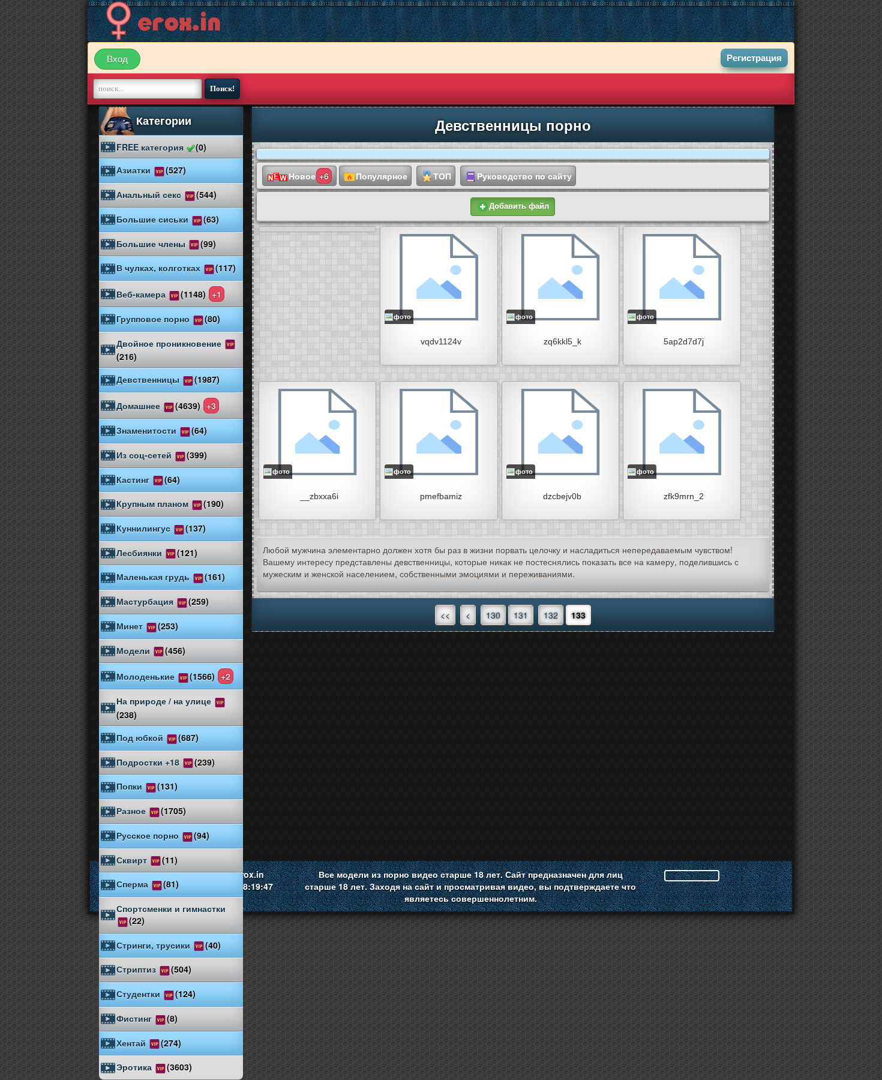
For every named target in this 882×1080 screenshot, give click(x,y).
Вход (117, 59)
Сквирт (147, 860)
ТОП (442, 176)
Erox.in (249, 874)
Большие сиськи (167, 219)
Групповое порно (168, 319)
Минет (147, 626)
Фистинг (147, 1018)
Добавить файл (519, 206)
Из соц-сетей (161, 455)
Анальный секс (166, 194)
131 (521, 615)
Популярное (381, 176)
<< (445, 615)
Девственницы (168, 379)
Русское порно (162, 835)
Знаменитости (161, 430)
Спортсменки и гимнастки (171, 914)
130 (493, 615)
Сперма (147, 884)
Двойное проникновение (170, 350)
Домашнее (166, 406)
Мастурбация (162, 601)
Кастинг (148, 479)
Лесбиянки (156, 553)
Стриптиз (153, 969)
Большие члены (166, 244)
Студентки (156, 994)
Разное (151, 811)
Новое (309, 176)
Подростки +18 (165, 762)
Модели (150, 650)
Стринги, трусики (168, 945)
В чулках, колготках (176, 268)
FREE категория (161, 147)
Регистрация (754, 58)
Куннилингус (161, 528)
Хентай (148, 1043)
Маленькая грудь (170, 577)
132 (551, 615)
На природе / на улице (165, 708)
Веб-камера (168, 294)
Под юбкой (157, 737)
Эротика (154, 1067)
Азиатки (151, 170)
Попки (147, 786)
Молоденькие (173, 676)
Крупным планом (170, 503)
